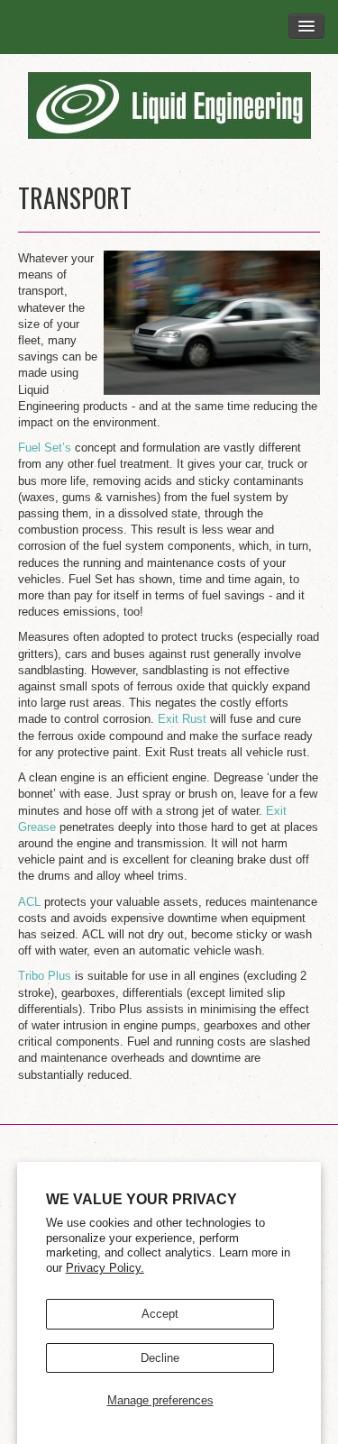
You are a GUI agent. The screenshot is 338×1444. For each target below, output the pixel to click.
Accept (160, 1314)
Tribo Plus (44, 975)
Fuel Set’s (44, 447)
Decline (160, 1358)
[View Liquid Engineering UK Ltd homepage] (169, 105)
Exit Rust (184, 719)
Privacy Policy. (105, 1268)
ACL (29, 902)
